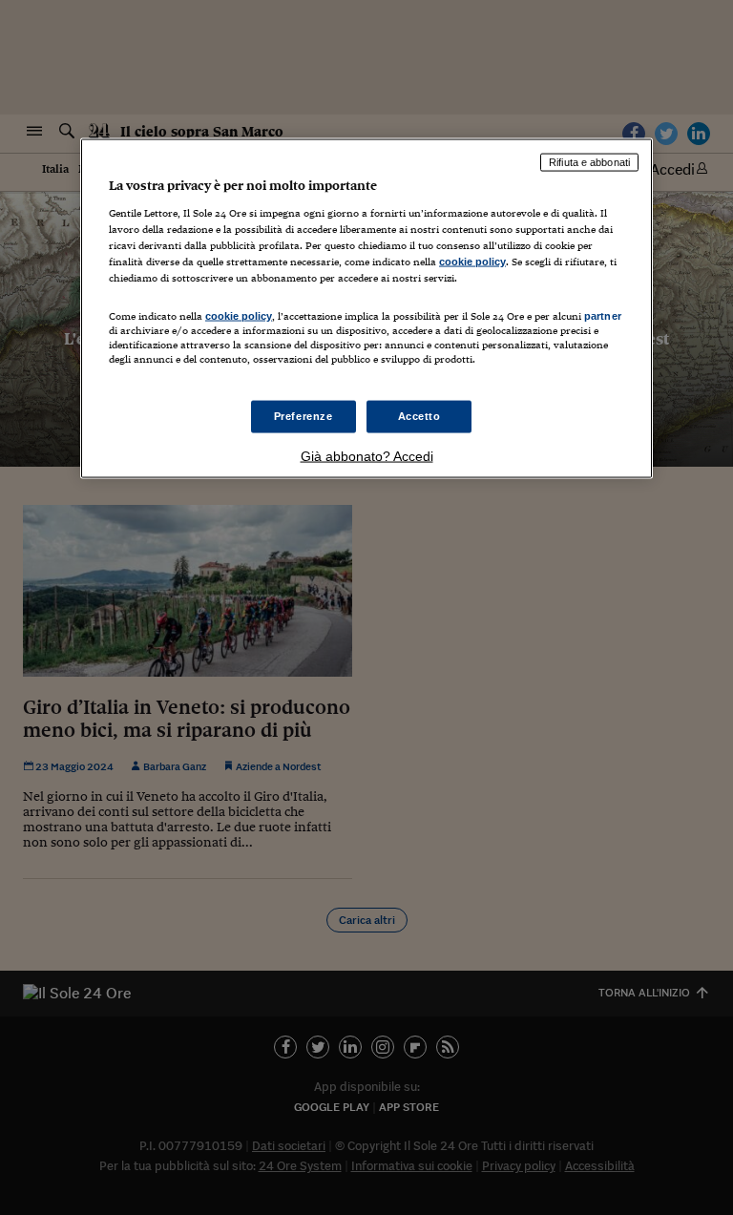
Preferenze (303, 416)
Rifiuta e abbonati (589, 162)
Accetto (419, 416)
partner (602, 315)
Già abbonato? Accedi (367, 456)
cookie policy (472, 260)
